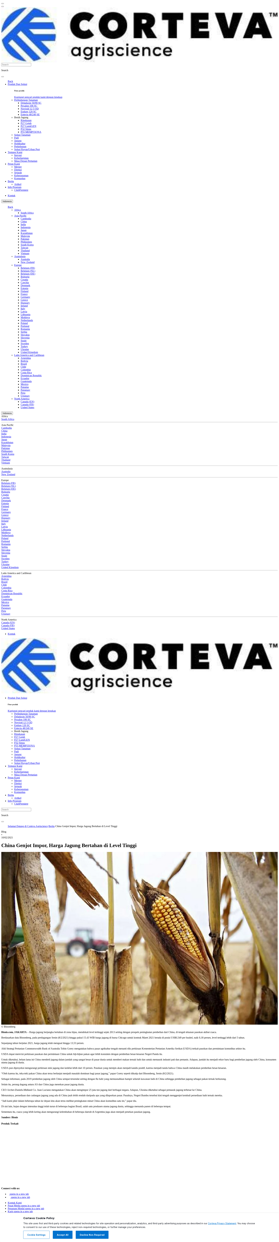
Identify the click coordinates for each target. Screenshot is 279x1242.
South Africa (27, 212)
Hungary (25, 302)
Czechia (25, 282)
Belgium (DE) (28, 273)
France (24, 294)
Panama (25, 387)
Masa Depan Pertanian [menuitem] (25, 161)
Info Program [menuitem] (14, 187)
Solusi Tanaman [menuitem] (22, 134)
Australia (25, 259)
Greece (24, 300)
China (24, 221)
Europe (18, 265)
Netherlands (27, 320)
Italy (23, 308)
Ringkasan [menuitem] (26, 120)
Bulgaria (25, 276)
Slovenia (25, 337)
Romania (25, 329)
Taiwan (24, 247)
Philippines (26, 241)
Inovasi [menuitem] (18, 155)
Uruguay (25, 395)
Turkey (24, 346)
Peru (23, 393)
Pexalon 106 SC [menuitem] (29, 105)
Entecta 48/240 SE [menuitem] (30, 114)
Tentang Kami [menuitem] (15, 152)
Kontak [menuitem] (11, 195)
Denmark (25, 285)
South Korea (27, 244)
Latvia (24, 311)
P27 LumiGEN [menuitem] (28, 126)
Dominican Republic (31, 375)
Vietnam (25, 253)
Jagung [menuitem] (17, 140)
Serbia (24, 332)
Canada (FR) (27, 404)
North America (21, 398)
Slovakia (25, 334)
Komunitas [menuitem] (19, 178)
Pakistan (25, 239)
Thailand (25, 250)
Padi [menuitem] (16, 137)
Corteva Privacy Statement (222, 1223)
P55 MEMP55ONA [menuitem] (31, 132)
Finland (24, 291)
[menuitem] (38, 97)
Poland (24, 323)
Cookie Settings (36, 1235)
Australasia (20, 256)
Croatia (24, 279)
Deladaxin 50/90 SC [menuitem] (31, 103)
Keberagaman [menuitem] (21, 175)
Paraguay (25, 390)
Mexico (24, 384)
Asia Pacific (20, 215)
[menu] (2, 3)
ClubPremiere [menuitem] (21, 190)
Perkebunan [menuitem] (20, 146)
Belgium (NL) (28, 271)
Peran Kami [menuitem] (14, 164)
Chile (23, 366)
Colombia (26, 369)
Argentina (26, 358)
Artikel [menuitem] (17, 184)
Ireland (24, 305)
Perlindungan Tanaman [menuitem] (26, 100)
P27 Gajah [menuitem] (26, 123)
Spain (23, 340)
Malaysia (25, 236)
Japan (23, 230)
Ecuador (25, 378)
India (23, 224)
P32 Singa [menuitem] (26, 129)
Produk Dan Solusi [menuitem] (17, 84)
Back (10, 81)
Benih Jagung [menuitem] (21, 117)
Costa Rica (26, 372)
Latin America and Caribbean (29, 355)
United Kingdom (29, 352)
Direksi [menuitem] (18, 169)
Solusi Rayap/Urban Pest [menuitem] (27, 149)
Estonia (24, 288)
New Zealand (28, 262)
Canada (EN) (27, 401)
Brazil (24, 363)
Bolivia (24, 361)
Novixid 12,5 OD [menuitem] (30, 108)
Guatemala (26, 381)
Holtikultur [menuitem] (19, 143)
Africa (17, 210)
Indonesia (7, 201)
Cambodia (26, 218)
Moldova (25, 317)
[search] (2, 76)
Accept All (62, 1235)
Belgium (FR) (28, 268)
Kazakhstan (27, 233)
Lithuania (25, 314)
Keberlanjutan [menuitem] (21, 158)
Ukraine (25, 349)
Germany (25, 297)
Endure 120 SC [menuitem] (28, 111)
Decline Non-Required (92, 1235)
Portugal (25, 326)
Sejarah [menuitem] (18, 172)
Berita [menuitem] (11, 181)
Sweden (25, 343)
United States (27, 407)
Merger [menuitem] (18, 166)
